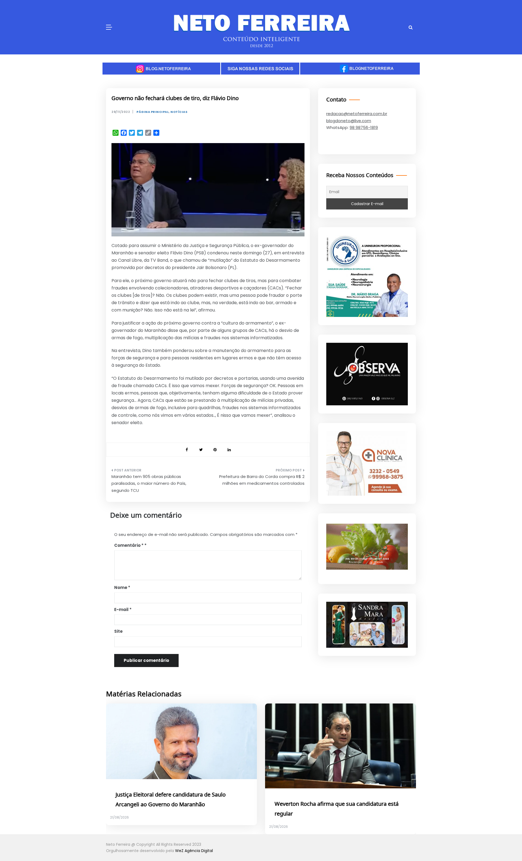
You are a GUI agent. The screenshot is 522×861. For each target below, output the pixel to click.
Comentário (129, 545)
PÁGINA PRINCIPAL (152, 112)
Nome (122, 587)
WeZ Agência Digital (194, 850)
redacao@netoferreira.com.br (356, 113)
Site (118, 631)
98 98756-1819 (364, 127)
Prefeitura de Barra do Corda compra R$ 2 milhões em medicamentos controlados (261, 480)
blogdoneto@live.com (348, 121)
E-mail (123, 609)
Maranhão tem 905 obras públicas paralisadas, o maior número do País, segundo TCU (148, 483)
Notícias (178, 112)
